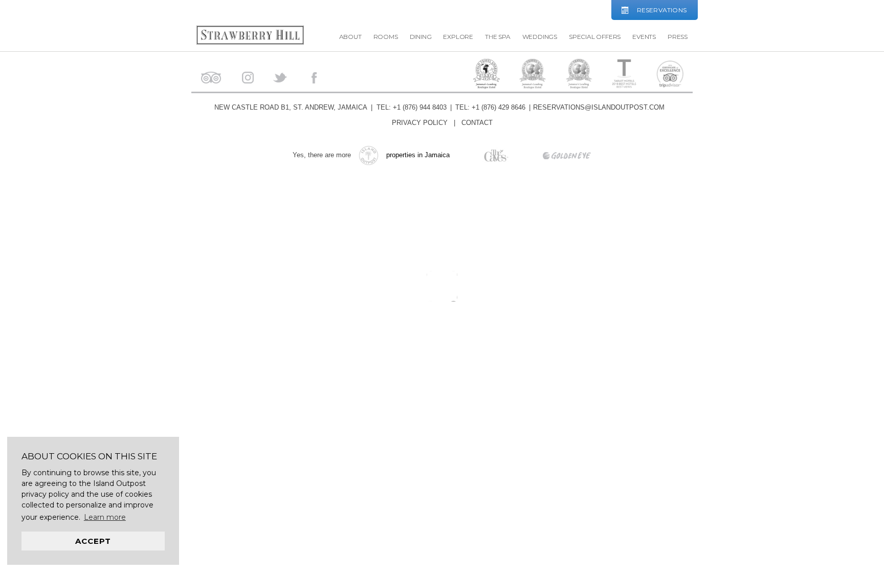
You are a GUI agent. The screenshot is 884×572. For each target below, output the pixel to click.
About (350, 36)
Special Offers (595, 36)
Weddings (539, 36)
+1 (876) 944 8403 (420, 107)
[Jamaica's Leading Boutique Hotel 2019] (532, 76)
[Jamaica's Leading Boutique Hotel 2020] (486, 76)
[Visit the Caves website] (481, 155)
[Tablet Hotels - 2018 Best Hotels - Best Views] (624, 74)
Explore (458, 36)
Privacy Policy (420, 122)
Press (678, 36)
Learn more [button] (105, 517)
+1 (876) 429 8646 (498, 107)
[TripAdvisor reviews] (670, 74)
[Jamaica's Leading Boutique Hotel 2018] (579, 76)
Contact (477, 122)
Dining (421, 36)
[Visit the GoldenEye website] (551, 155)
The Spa (498, 36)
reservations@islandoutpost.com (599, 107)
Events (644, 36)
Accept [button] (93, 541)
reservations (662, 10)
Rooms (385, 36)
